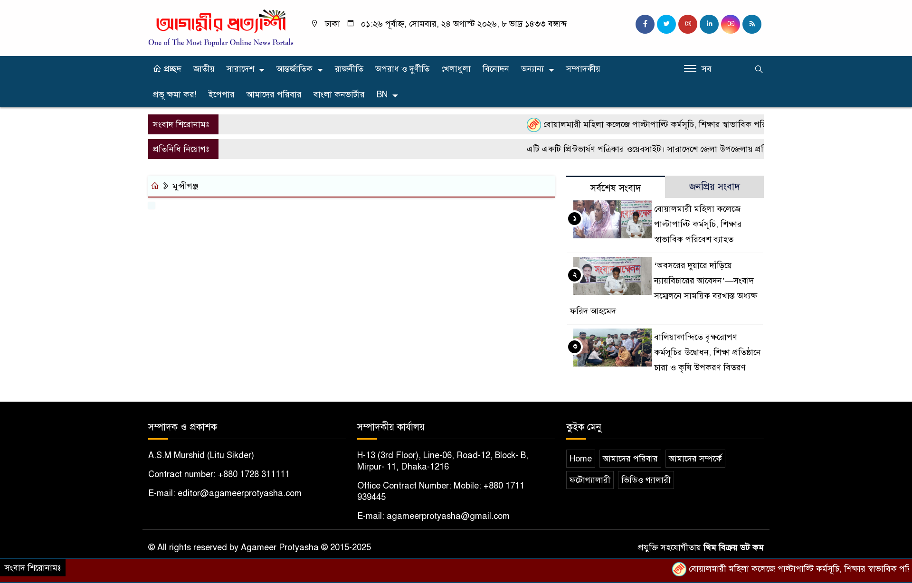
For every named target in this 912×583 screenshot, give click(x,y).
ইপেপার (222, 94)
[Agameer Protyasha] (221, 27)
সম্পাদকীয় (583, 69)
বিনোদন (496, 69)
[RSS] (751, 24)
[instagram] (687, 24)
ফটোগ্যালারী (590, 480)
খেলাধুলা (456, 69)
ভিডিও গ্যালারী (646, 480)
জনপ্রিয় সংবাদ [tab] (714, 187)
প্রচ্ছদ (171, 69)
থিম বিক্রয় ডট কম (733, 547)
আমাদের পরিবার (274, 94)
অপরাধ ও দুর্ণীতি (402, 69)
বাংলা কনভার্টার (339, 94)
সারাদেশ (240, 69)
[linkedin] (709, 24)
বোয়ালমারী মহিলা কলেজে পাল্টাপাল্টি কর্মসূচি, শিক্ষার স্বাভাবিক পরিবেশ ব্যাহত (656, 124)
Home (581, 458)
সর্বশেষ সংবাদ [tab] (615, 188)
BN (382, 94)
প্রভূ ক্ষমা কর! (175, 94)
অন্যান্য (532, 69)
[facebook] (645, 24)
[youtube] (730, 24)
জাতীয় (204, 69)
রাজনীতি (349, 69)
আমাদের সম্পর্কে (695, 458)
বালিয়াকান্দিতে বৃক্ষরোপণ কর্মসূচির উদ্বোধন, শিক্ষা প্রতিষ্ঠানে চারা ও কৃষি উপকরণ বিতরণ (707, 352)
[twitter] (666, 24)
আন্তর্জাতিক (294, 69)
